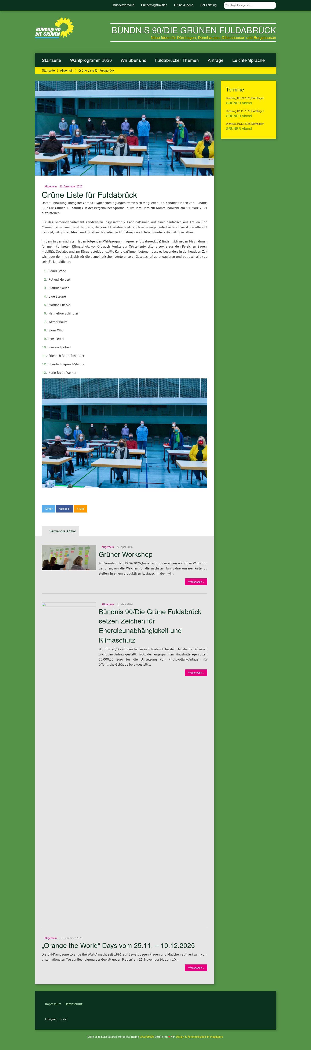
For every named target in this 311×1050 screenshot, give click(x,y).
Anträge (216, 60)
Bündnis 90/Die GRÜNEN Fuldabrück (193, 30)
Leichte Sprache (248, 60)
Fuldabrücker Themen (177, 60)
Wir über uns (133, 60)
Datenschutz (74, 1004)
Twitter (48, 509)
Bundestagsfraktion (154, 5)
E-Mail (80, 509)
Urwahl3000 (147, 1036)
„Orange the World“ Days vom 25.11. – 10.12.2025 (118, 945)
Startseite (51, 60)
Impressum (53, 1004)
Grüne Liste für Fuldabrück (89, 194)
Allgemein (66, 70)
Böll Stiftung (208, 5)
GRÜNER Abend (239, 102)
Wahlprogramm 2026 (91, 60)
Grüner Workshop (126, 554)
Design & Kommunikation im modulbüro (199, 1036)
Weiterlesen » (196, 581)
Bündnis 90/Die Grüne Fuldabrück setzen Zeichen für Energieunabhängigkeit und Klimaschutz (150, 625)
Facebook (64, 509)
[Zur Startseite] (54, 37)
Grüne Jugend (183, 5)
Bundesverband (123, 5)
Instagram (50, 1019)
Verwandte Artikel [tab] (62, 531)
